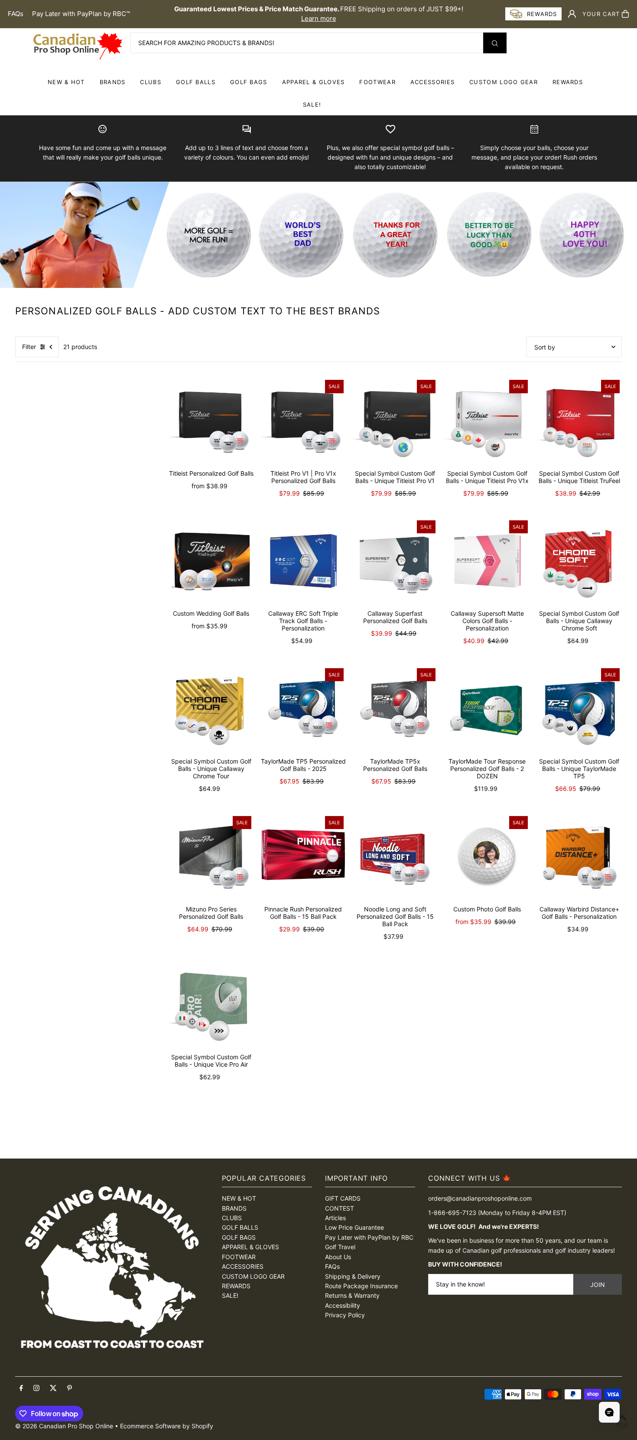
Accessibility (342, 1305)
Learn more (318, 18)
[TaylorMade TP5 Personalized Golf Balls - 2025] (302, 708)
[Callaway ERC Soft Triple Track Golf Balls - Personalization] (302, 560)
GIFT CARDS (343, 1198)
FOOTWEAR (377, 81)
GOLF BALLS (195, 81)
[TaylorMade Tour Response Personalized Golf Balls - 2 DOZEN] (487, 708)
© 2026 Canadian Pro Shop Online (64, 1426)
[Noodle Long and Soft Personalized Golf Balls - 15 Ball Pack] (395, 856)
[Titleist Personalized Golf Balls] (211, 420)
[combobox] (318, 43)
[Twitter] (53, 1388)
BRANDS (113, 81)
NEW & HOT (66, 81)
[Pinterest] (69, 1388)
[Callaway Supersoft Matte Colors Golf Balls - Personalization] (487, 560)
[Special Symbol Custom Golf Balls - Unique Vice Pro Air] (211, 1003)
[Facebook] (21, 1388)
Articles (335, 1217)
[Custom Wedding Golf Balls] (211, 560)
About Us (338, 1256)
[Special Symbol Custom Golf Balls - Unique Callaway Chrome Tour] (211, 708)
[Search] (495, 43)
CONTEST (339, 1208)
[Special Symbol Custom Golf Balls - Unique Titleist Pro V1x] (487, 420)
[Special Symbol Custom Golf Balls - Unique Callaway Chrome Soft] (579, 560)
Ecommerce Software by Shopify (166, 1426)
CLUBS (150, 81)
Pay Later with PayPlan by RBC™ (81, 14)
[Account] (572, 14)
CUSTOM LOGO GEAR (503, 81)
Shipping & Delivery (352, 1276)
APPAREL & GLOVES (313, 81)
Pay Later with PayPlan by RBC (369, 1237)
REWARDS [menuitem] (567, 81)
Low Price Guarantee (354, 1227)
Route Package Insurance (361, 1286)
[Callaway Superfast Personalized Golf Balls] (395, 560)
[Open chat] (609, 1412)
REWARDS (236, 1286)
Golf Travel (340, 1247)
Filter (29, 346)
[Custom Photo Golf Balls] (487, 856)
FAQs (15, 14)
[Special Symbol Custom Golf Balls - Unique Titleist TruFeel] (579, 420)
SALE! (312, 104)
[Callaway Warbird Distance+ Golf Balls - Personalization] (579, 856)
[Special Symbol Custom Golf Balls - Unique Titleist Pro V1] (395, 420)
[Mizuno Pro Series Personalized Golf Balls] (211, 856)
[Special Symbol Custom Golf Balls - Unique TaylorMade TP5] (579, 708)
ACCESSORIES (432, 81)
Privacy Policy (345, 1315)
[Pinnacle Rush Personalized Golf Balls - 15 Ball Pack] (302, 856)
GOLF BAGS (248, 81)
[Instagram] (36, 1388)
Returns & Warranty (352, 1295)
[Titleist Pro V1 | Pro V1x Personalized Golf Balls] (302, 420)
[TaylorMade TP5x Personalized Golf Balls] (395, 708)
